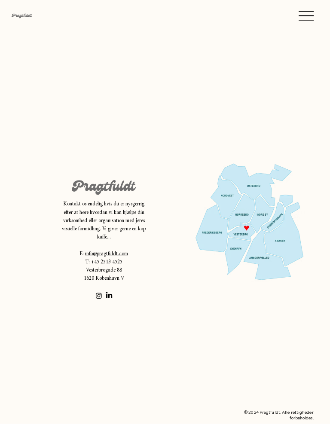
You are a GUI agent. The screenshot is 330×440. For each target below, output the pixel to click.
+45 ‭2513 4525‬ (106, 262)
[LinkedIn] (109, 295)
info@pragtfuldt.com (106, 254)
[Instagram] (99, 295)
